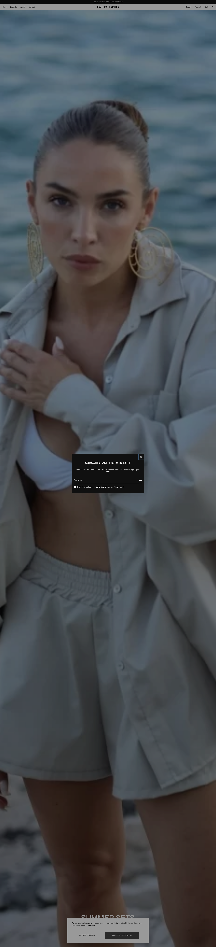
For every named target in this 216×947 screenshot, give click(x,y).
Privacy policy (119, 487)
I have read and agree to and (100, 487)
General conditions (103, 487)
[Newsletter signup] (140, 480)
